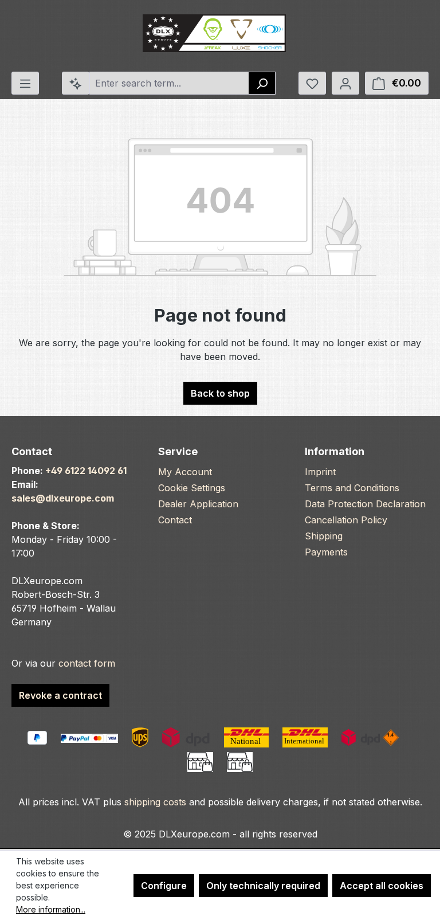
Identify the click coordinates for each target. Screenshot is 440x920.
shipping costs (155, 802)
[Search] (262, 83)
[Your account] (345, 83)
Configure (164, 885)
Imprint (320, 471)
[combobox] (169, 83)
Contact (175, 520)
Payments (326, 552)
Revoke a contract (60, 695)
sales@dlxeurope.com (62, 498)
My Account (185, 471)
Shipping (324, 536)
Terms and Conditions (352, 488)
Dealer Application (198, 504)
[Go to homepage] (214, 33)
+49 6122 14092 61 (86, 470)
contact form (86, 663)
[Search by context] (75, 83)
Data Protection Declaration (365, 504)
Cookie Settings (191, 488)
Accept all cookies (381, 885)
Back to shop (220, 393)
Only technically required (263, 885)
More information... (50, 909)
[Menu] (25, 83)
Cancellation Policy (346, 520)
